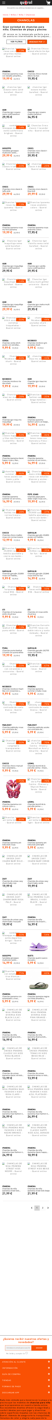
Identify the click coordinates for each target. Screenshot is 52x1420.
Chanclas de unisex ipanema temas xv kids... (38, 1074)
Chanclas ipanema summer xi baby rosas (37, 690)
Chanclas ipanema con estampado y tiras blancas (12, 997)
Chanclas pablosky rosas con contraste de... (12, 728)
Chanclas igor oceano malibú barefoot (37, 113)
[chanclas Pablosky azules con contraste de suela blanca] (39, 712)
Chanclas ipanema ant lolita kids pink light (37, 844)
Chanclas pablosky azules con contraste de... (38, 728)
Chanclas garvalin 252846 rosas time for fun (38, 575)
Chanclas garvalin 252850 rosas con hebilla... (13, 575)
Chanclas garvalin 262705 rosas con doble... (38, 651)
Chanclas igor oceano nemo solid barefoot (11, 113)
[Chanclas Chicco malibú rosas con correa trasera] (13, 520)
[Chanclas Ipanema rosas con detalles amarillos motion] (13, 58)
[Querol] (26, 2)
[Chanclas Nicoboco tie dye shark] (13, 366)
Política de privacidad (36, 1354)
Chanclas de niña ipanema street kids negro (10, 1190)
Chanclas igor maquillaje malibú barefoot (12, 305)
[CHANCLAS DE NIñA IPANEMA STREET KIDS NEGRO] (13, 1173)
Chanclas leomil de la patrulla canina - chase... (38, 767)
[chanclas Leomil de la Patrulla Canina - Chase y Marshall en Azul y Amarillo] (39, 750)
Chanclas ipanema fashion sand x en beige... (38, 421)
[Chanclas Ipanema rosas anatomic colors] (39, 212)
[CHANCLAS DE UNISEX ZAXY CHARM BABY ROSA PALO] (13, 904)
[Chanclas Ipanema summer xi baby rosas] (39, 674)
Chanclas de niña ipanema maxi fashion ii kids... (12, 1113)
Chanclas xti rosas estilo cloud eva (38, 613)
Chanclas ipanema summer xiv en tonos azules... (11, 498)
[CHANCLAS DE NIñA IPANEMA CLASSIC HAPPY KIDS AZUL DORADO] (39, 1135)
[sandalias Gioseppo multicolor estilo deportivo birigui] (13, 943)
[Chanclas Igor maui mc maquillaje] (13, 404)
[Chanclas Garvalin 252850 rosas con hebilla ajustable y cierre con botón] (13, 558)
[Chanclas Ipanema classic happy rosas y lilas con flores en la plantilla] (13, 443)
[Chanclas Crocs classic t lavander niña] (39, 135)
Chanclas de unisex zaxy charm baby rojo (12, 882)
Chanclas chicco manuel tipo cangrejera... (12, 767)
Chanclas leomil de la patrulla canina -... (36, 805)
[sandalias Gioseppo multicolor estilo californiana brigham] (13, 135)
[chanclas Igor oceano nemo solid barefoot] (13, 97)
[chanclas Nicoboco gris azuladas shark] (39, 328)
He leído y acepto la (15, 1354)
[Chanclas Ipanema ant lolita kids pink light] (39, 827)
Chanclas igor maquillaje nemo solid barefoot (12, 267)
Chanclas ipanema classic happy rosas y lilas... (13, 459)
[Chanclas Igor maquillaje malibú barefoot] (13, 289)
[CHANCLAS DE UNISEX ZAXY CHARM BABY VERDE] (39, 866)
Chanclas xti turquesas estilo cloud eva (12, 613)
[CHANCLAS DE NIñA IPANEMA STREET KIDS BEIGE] (39, 1173)
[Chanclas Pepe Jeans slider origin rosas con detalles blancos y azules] (39, 481)
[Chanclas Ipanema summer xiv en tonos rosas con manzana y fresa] (39, 443)
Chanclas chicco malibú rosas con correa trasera (12, 536)
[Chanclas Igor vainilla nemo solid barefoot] (39, 251)
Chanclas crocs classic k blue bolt (37, 190)
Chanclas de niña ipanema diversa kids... (12, 1036)
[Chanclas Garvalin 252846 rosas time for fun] (39, 558)
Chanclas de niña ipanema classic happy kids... (37, 1151)
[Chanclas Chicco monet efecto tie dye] (39, 58)
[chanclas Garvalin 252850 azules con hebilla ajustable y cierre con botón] (39, 520)
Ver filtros (17, 42)
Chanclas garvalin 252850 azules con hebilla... (38, 536)
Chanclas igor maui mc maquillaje (12, 421)
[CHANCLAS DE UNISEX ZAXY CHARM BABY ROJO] (13, 866)
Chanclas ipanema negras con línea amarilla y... (38, 997)
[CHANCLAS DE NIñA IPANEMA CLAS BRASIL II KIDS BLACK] (39, 904)
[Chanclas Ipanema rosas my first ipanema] (13, 212)
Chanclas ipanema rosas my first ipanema (12, 229)
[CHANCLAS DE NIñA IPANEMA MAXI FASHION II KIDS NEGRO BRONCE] (13, 1135)
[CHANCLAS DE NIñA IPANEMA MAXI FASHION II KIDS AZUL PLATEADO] (39, 1096)
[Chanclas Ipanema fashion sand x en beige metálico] (39, 404)
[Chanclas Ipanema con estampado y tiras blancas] (13, 981)
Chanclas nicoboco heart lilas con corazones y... (12, 690)
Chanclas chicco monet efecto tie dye (37, 75)
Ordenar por (35, 42)
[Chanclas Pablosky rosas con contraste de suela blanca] (13, 712)
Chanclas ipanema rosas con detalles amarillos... (12, 75)
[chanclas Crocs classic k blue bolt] (39, 174)
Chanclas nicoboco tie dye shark (11, 382)
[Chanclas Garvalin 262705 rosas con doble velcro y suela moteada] (39, 635)
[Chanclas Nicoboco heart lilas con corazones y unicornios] (13, 674)
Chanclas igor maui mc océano (37, 382)
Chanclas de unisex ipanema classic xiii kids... (13, 1074)
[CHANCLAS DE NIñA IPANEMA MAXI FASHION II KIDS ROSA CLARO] (13, 1096)
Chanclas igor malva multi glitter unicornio (39, 305)
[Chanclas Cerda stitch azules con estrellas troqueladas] (13, 328)
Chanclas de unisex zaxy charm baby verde (38, 882)
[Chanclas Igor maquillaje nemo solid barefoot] (13, 251)
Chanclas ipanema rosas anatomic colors (38, 229)
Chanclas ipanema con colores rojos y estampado (12, 805)
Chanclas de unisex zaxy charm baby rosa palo (12, 921)
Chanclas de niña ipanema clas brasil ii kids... (36, 921)
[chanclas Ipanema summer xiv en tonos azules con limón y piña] (13, 481)
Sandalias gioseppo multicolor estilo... (10, 152)
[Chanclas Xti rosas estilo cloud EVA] (39, 597)
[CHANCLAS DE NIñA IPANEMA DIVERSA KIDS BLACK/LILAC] (13, 1020)
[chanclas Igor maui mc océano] (39, 366)
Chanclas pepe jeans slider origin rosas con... (38, 498)
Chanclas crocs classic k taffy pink (12, 190)
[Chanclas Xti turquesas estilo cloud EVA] (13, 597)
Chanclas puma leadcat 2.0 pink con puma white (12, 651)
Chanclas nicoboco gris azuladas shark (37, 344)
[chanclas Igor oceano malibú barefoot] (39, 97)
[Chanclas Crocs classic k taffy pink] (13, 174)
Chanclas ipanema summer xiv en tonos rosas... (37, 459)
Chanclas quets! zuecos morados (37, 959)
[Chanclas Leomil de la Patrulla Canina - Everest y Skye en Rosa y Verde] (39, 789)
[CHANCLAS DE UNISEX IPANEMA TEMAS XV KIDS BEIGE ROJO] (39, 1058)
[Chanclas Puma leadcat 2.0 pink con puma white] (13, 635)
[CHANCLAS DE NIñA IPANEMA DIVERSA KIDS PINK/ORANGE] (39, 1020)
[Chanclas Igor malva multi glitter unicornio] (39, 289)
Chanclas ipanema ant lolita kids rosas (11, 844)
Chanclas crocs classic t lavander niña (37, 152)
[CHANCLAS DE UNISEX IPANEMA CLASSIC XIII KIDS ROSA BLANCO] (13, 1058)
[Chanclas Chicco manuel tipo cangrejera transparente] (13, 750)
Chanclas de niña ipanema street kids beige (39, 1190)
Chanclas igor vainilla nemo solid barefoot (36, 267)
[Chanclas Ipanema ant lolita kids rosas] (13, 827)
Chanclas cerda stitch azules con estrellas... (11, 344)
